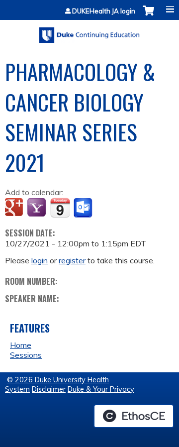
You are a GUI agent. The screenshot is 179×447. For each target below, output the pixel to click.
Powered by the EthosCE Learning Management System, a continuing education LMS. (133, 416)
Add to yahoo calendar (37, 208)
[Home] (89, 31)
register (72, 260)
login (39, 260)
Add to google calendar (15, 208)
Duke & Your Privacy (101, 389)
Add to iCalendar (60, 208)
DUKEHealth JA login (103, 11)
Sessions (26, 355)
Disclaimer (49, 389)
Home (20, 345)
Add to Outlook (84, 208)
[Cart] (148, 15)
